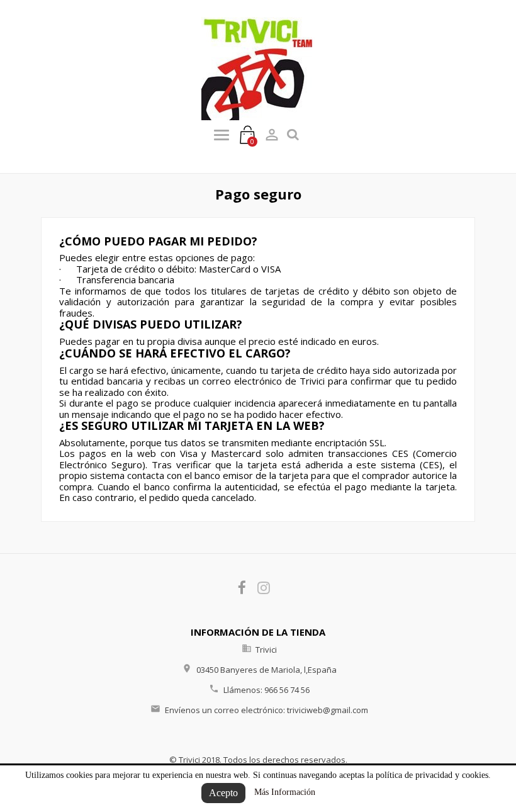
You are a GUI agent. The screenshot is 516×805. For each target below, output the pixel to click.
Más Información (284, 792)
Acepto (223, 792)
